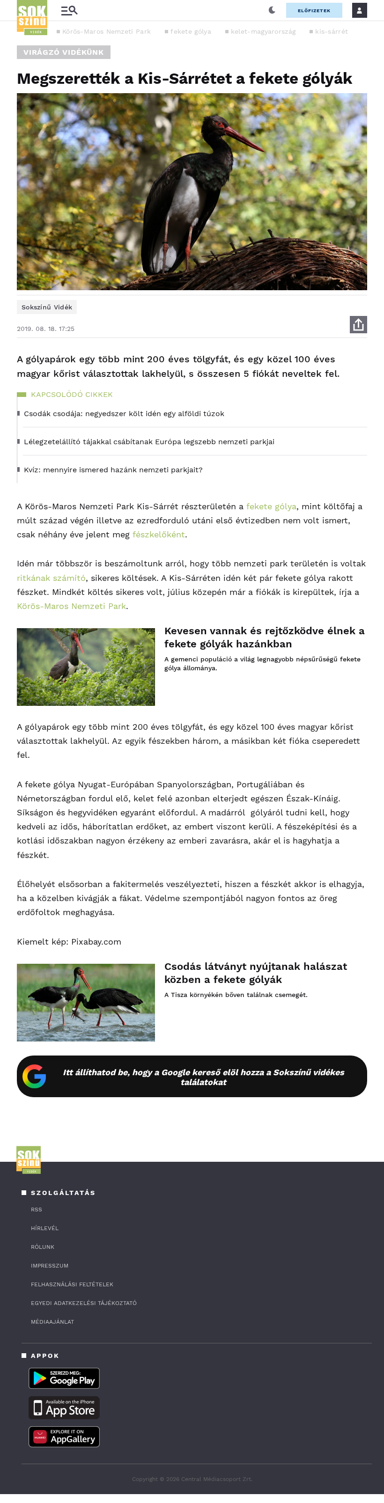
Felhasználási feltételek (72, 1284)
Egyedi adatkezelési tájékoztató (84, 1303)
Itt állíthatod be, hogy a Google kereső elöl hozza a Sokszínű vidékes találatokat (203, 1077)
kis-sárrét (331, 31)
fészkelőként (159, 534)
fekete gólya (190, 31)
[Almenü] (69, 10)
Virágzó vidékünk (63, 52)
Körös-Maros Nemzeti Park (106, 31)
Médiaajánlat (52, 1322)
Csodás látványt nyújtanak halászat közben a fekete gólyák (255, 972)
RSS (36, 1209)
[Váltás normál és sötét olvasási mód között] (272, 10)
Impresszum (49, 1265)
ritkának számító (51, 578)
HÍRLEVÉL (45, 1228)
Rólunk (42, 1247)
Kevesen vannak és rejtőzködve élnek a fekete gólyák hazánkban (264, 637)
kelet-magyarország (263, 31)
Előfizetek (314, 10)
